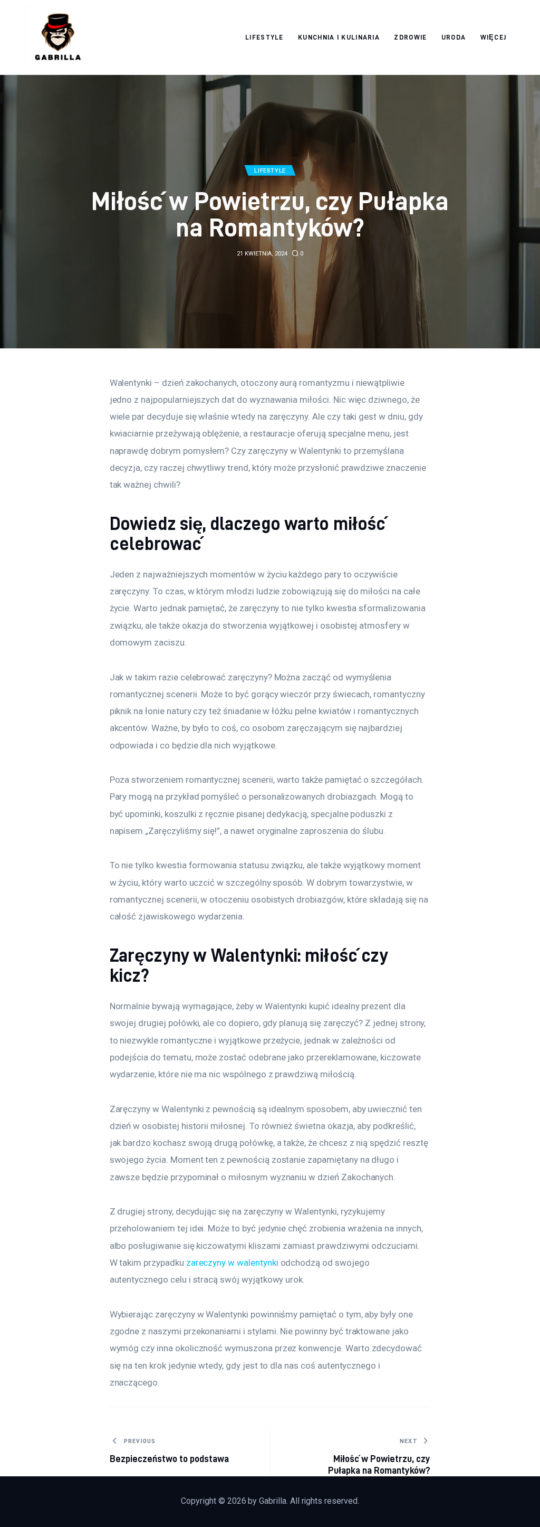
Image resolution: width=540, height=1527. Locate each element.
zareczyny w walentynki (232, 1262)
